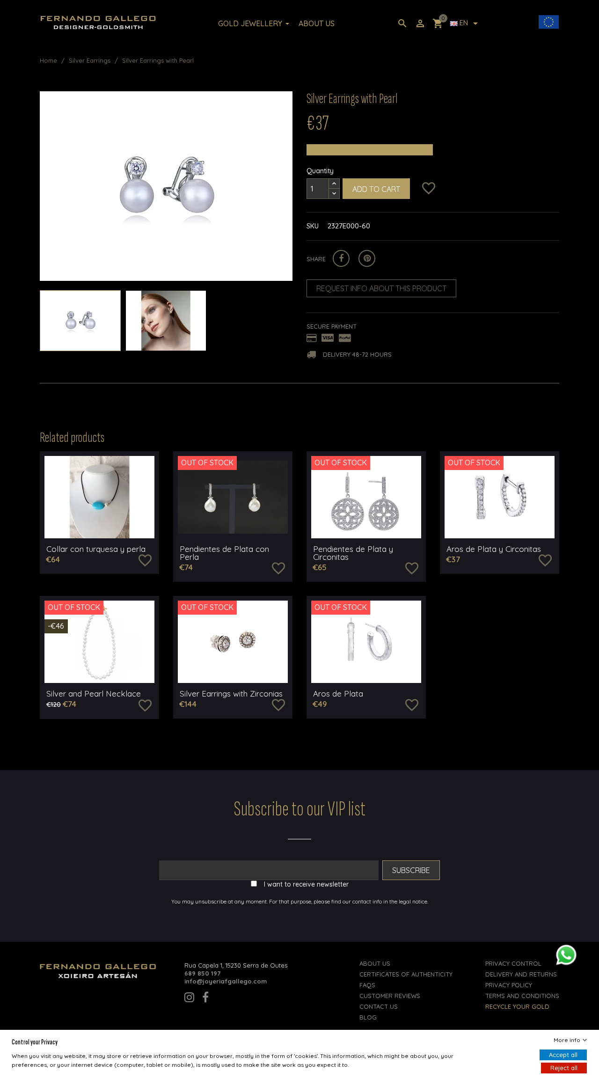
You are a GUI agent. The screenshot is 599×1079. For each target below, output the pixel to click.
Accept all (563, 1054)
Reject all (563, 1068)
